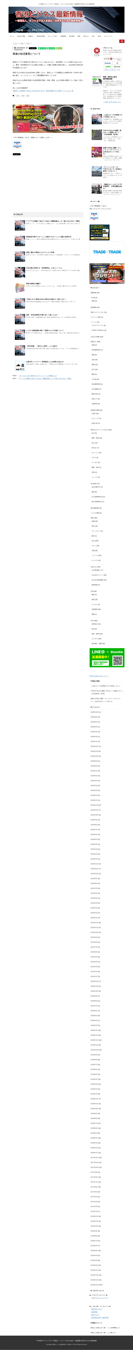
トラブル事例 (95, 513)
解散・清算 (95, 467)
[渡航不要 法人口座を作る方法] (107, 232)
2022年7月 (94, 888)
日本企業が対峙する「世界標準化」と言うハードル (44, 268)
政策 (93, 599)
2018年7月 (94, 1123)
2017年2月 (94, 1206)
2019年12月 (95, 1040)
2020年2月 (94, 1030)
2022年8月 (94, 883)
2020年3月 (94, 1025)
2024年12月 (95, 746)
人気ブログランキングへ (99, 1298)
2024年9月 (94, 761)
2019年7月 (94, 1064)
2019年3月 (94, 1084)
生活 (17, 96)
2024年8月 (94, 766)
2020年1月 (94, 1035)
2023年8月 (94, 824)
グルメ (94, 545)
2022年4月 (94, 903)
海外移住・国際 (97, 643)
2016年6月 (94, 1245)
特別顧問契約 (96, 350)
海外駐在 (94, 624)
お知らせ (86, 36)
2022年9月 (94, 878)
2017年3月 (94, 1201)
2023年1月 (94, 859)
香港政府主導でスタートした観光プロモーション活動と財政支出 (48, 237)
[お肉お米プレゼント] (107, 274)
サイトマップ (108, 36)
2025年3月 (94, 736)
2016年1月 (94, 1270)
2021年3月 (94, 966)
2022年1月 (94, 918)
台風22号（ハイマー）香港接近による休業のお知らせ (45, 362)
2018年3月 (94, 1143)
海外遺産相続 (95, 508)
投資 (93, 472)
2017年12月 (95, 1157)
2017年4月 (94, 1197)
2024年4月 (94, 785)
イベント (93, 322)
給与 (93, 433)
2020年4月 (94, 1020)
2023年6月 (94, 834)
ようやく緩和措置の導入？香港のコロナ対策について (45, 330)
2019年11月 (94, 1045)
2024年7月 (94, 771)
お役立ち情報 (21, 36)
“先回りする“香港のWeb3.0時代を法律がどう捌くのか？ (46, 299)
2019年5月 (94, 1074)
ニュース (94, 477)
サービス (94, 560)
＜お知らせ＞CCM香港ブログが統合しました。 (106, 686)
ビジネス (94, 604)
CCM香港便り (96, 570)
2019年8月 (94, 1059)
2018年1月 (94, 1152)
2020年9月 (94, 996)
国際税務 (93, 292)
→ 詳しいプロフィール (111, 69)
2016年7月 (94, 1241)
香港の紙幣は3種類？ (33, 283)
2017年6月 (94, 1187)
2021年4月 (94, 962)
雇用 (93, 355)
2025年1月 (94, 741)
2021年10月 (95, 932)
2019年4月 (94, 1079)
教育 (28, 96)
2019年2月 (94, 1089)
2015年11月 (94, 1280)
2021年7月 (94, 947)
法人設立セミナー (97, 575)
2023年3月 (94, 849)
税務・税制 (95, 438)
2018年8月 (94, 1118)
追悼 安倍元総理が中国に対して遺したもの (41, 315)
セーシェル (95, 452)
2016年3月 (94, 1260)
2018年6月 (94, 1128)
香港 (79, 36)
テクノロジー (96, 531)
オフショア (95, 418)
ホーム (12, 36)
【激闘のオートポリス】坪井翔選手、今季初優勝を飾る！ (112, 186)
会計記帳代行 (96, 487)
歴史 (93, 526)
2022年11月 (94, 869)
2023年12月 (95, 805)
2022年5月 (94, 898)
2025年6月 (94, 722)
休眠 (93, 345)
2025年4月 (94, 731)
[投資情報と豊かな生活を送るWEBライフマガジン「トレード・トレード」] (107, 251)
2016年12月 (95, 1216)
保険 (93, 301)
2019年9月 (94, 1055)
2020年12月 (95, 981)
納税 (93, 594)
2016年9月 (94, 1231)
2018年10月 (95, 1108)
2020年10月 (95, 991)
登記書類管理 (96, 384)
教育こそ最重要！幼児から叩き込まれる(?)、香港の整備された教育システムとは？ (43, 91)
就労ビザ (94, 399)
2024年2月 (94, 795)
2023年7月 (94, 829)
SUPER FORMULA (98, 330)
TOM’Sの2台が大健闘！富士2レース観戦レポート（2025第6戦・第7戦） (112, 132)
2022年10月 (95, 873)
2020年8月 (94, 1001)
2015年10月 (95, 1285)
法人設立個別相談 (97, 580)
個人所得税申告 (97, 501)
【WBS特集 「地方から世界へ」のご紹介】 (42, 346)
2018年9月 (94, 1113)
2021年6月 (94, 952)
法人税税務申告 (97, 497)
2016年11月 (94, 1221)
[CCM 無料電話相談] (97, 81)
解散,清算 (95, 394)
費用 (93, 374)
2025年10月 (95, 712)
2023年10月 (95, 815)
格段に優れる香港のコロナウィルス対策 (40, 252)
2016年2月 (94, 1265)
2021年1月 (94, 976)
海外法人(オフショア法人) (99, 430)
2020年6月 (94, 1011)
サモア (94, 457)
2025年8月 (94, 717)
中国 (92, 591)
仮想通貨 (63, 36)
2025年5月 (94, 727)
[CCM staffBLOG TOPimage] (66, 20)
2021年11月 (94, 927)
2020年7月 (94, 1006)
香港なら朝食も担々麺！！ (99, 1328)
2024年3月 (94, 790)
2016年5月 (94, 1250)
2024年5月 (94, 780)
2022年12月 (95, 864)
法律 (93, 359)
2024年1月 (94, 800)
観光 (93, 536)
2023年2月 (94, 854)
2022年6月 (94, 893)
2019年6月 (94, 1069)
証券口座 (94, 423)
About (99, 36)
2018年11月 (94, 1104)
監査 (93, 492)
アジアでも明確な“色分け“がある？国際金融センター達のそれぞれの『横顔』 (53, 221)
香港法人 (31, 36)
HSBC (94, 413)
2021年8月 (94, 942)
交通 (93, 550)
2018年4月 (94, 1138)
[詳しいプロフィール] (97, 52)
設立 (93, 369)
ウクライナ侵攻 (96, 317)
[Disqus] (48, 184)
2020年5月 (94, 1015)
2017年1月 (94, 1211)
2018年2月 (94, 1148)
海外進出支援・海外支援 (99, 1317)
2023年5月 (94, 839)
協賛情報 (94, 585)
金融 (93, 521)
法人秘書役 (95, 389)
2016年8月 (94, 1236)
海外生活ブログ (96, 1309)
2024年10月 (95, 756)
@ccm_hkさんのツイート (99, 676)
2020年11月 (94, 986)
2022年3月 (94, 908)
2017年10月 (95, 1167)
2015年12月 (95, 1275)
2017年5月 (94, 1192)
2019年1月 (94, 1094)
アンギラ (94, 462)
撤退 (93, 614)
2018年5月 (94, 1133)
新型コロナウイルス (97, 312)
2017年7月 (94, 1182)
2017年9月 (94, 1172)
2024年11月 (94, 751)
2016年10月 (95, 1226)
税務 (93, 364)
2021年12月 (95, 922)
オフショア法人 (52, 36)
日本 (93, 36)
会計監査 (71, 36)
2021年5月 (94, 957)
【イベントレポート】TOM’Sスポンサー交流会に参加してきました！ (112, 169)
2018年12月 (95, 1099)
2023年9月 (94, 820)
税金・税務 (95, 634)
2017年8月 (94, 1177)
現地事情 (94, 609)
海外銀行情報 (41, 36)
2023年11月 (94, 810)
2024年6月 (94, 776)
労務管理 (94, 404)
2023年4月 (94, 844)
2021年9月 (94, 937)
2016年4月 (94, 1255)
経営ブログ (95, 1315)
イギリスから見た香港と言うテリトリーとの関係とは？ (37, 376)
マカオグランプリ (97, 325)
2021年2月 (94, 971)
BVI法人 (94, 448)
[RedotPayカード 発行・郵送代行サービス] (48, 119)
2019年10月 (95, 1050)
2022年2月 (94, 913)
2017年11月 (94, 1162)
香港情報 (94, 1312)
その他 (93, 297)
